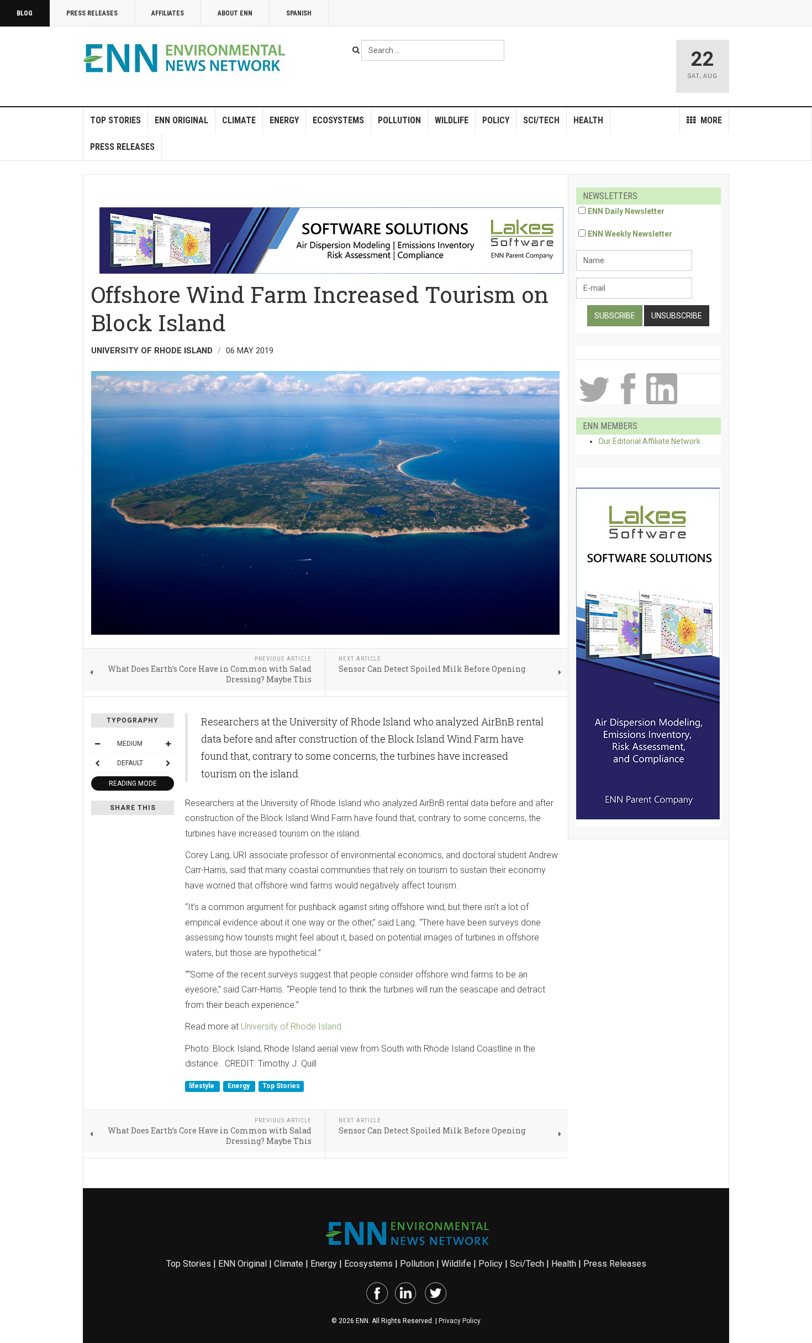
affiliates (167, 13)
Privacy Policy (460, 1321)
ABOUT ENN (235, 13)
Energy (284, 120)
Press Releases (92, 13)
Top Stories (115, 120)
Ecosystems (338, 120)
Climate (239, 120)
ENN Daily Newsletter (626, 211)
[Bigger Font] (168, 744)
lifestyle (202, 1086)
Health (588, 120)
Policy (495, 120)
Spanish (299, 13)
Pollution (399, 120)
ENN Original (181, 120)
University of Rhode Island (291, 1026)
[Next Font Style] (168, 763)
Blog (25, 13)
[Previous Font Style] (97, 763)
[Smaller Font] (97, 744)
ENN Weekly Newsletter (630, 233)
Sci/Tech (541, 120)
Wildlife (451, 120)
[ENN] (187, 58)
